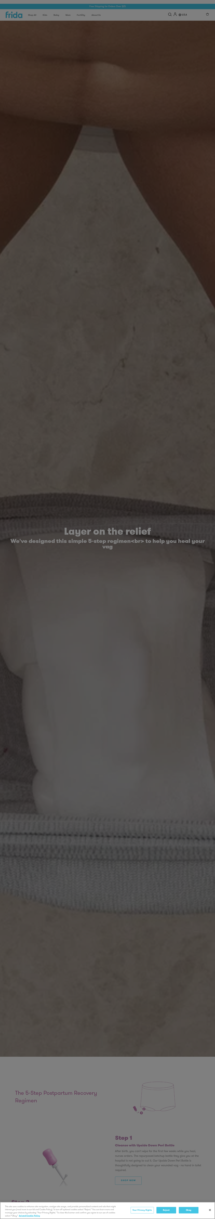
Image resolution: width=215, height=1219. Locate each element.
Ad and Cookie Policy (29, 1216)
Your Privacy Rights (142, 1210)
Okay (188, 1210)
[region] (107, 1210)
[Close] (210, 1210)
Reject (166, 1210)
